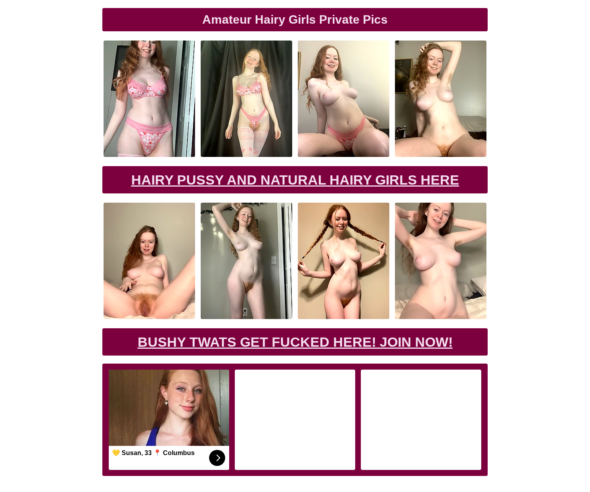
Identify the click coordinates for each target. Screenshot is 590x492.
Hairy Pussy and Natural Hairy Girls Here (295, 179)
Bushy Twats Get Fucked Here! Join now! (295, 342)
